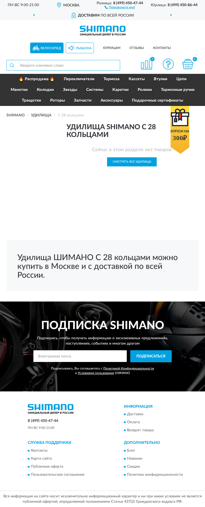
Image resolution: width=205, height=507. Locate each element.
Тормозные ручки (178, 90)
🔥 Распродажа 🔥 (37, 79)
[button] (120, 7)
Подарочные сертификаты (157, 100)
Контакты (162, 47)
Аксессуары (112, 100)
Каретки (120, 90)
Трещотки (31, 100)
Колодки (45, 90)
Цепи (181, 79)
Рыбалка (84, 48)
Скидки (133, 466)
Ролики (145, 90)
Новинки (134, 458)
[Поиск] (11, 65)
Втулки (160, 79)
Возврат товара (140, 430)
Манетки (19, 90)
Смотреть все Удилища (132, 161)
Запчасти (83, 100)
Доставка (135, 414)
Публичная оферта (47, 466)
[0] (188, 64)
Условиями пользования (96, 373)
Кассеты (137, 79)
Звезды (70, 90)
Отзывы (136, 47)
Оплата (133, 422)
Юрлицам (111, 47)
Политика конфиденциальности (155, 474)
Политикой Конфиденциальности (128, 368)
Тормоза (112, 79)
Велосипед (51, 48)
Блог (131, 450)
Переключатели (79, 79)
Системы (94, 90)
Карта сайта (41, 458)
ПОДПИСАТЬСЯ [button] (150, 356)
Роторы (57, 100)
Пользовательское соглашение (57, 474)
